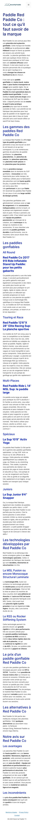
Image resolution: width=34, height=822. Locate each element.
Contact (17, 815)
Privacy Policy (23, 812)
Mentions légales (11, 812)
